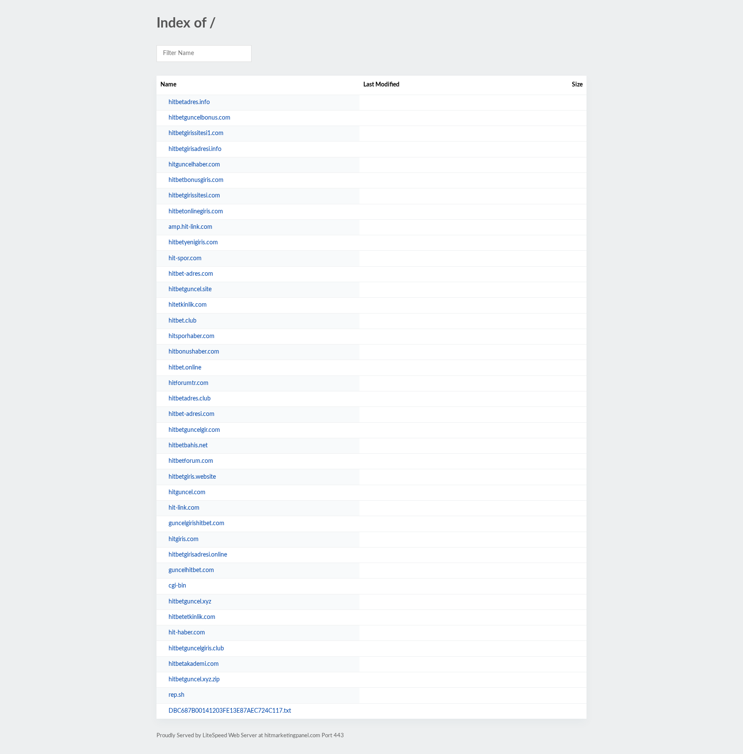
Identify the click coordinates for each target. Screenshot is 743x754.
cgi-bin (177, 586)
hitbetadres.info (189, 102)
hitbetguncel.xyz (190, 602)
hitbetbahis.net (188, 446)
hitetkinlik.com (188, 305)
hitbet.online (185, 368)
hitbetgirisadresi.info (195, 149)
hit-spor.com (185, 258)
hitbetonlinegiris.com (196, 212)
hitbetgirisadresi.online (198, 555)
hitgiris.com (184, 539)
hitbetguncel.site (190, 289)
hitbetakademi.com (194, 664)
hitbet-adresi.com (192, 414)
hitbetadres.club (190, 399)
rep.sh (176, 695)
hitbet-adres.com (191, 274)
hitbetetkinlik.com (192, 617)
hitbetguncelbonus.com (199, 118)
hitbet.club (182, 321)
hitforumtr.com (189, 383)
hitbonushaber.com (194, 352)
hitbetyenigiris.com (193, 243)
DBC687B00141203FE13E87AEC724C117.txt (230, 711)
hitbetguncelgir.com (194, 430)
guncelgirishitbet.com (196, 523)
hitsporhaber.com (192, 336)
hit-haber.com (187, 633)
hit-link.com (184, 508)
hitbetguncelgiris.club (196, 649)
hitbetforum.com (191, 461)
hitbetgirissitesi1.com (196, 133)
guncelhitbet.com (191, 570)
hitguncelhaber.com (194, 165)
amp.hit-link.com (190, 227)
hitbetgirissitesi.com (194, 196)
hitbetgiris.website (192, 477)
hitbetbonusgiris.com (196, 180)
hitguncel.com (187, 492)
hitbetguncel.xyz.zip (194, 680)
